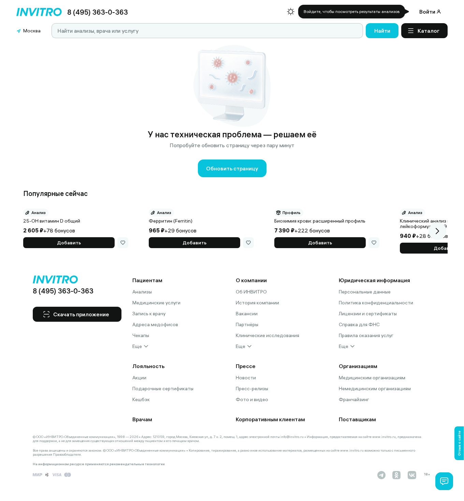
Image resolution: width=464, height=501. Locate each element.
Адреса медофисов (155, 324)
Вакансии (247, 313)
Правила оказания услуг (366, 335)
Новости (246, 378)
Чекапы (140, 335)
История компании (257, 303)
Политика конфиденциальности (376, 303)
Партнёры (247, 324)
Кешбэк (141, 399)
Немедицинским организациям (375, 388)
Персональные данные (365, 292)
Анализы (142, 292)
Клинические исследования (267, 335)
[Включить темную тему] (290, 11)
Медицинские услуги (156, 303)
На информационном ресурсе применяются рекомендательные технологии (99, 464)
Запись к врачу (148, 313)
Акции (139, 378)
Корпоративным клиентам (270, 419)
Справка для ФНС (359, 324)
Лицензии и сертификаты (368, 313)
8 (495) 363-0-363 (97, 12)
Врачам (142, 419)
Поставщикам (357, 419)
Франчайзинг (354, 399)
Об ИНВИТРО (251, 292)
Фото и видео (252, 399)
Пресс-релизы (252, 388)
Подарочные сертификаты (162, 388)
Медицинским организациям (372, 378)
